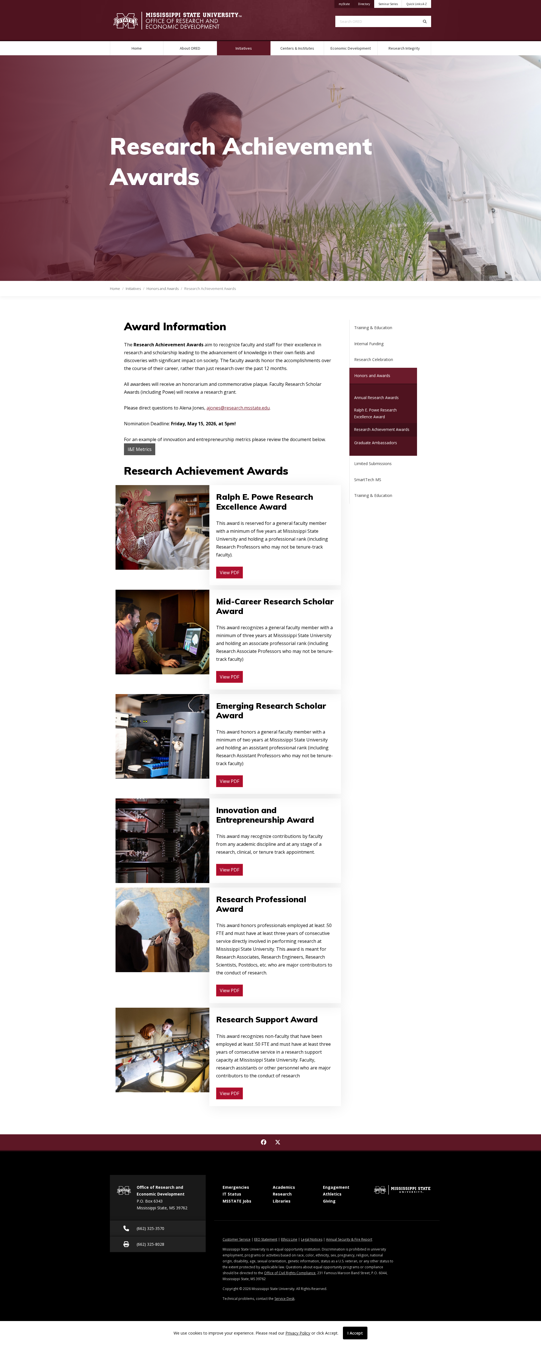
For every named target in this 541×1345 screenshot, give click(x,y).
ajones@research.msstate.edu (238, 408)
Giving (329, 1201)
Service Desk (284, 1298)
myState (346, 4)
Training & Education (373, 327)
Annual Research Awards (376, 397)
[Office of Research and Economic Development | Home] (186, 20)
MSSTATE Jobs (237, 1201)
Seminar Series (388, 4)
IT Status (232, 1194)
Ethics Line (289, 1239)
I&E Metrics (140, 449)
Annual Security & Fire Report (349, 1239)
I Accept (355, 1333)
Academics (284, 1187)
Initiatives (251, 48)
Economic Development (351, 48)
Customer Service (236, 1239)
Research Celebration (373, 359)
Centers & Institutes (297, 48)
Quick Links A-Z (416, 4)
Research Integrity (404, 48)
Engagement (336, 1187)
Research (282, 1194)
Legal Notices (311, 1239)
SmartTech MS (367, 479)
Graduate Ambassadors (375, 442)
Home (137, 48)
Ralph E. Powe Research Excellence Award (375, 413)
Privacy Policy (297, 1333)
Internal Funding (368, 343)
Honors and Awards (163, 288)
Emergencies (236, 1187)
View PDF (229, 572)
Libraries (282, 1201)
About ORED (190, 48)
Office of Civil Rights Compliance (290, 1273)
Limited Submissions (373, 463)
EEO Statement (265, 1239)
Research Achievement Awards (381, 429)
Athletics (332, 1194)
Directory (366, 4)
